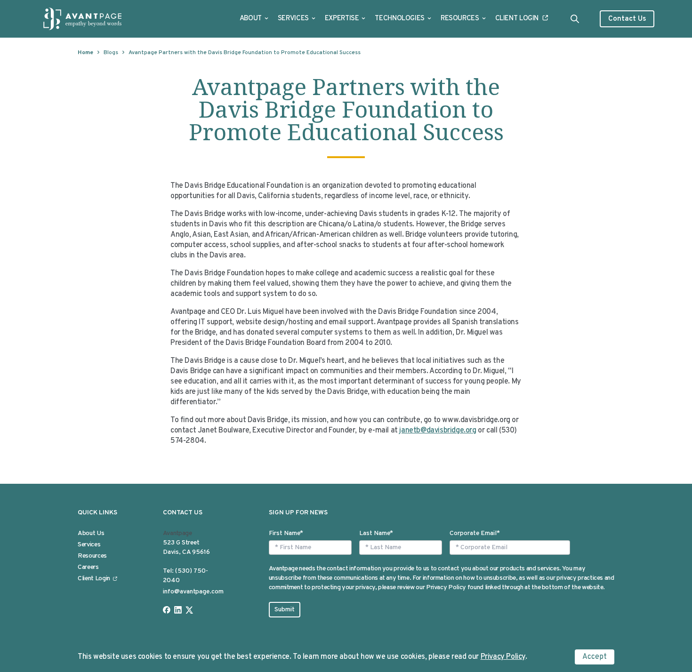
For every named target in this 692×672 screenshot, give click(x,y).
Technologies (400, 18)
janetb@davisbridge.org (437, 430)
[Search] (575, 19)
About (251, 18)
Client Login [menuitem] (94, 579)
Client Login (517, 18)
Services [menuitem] (89, 545)
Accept (594, 657)
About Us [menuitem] (91, 533)
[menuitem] (254, 18)
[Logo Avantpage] (83, 19)
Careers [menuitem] (88, 567)
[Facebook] (166, 610)
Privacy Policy (503, 657)
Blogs (111, 52)
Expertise (342, 18)
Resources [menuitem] (92, 556)
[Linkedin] (178, 610)
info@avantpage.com (193, 592)
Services (293, 18)
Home (85, 52)
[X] (189, 610)
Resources (460, 18)
